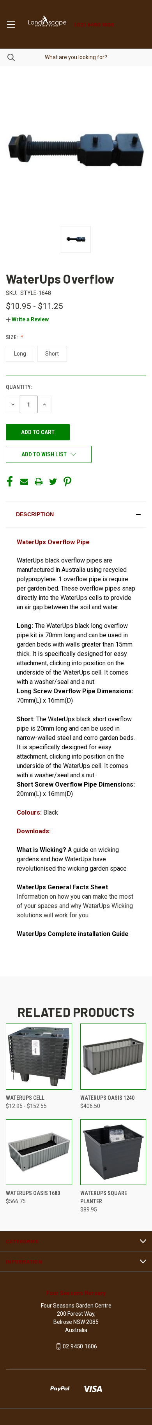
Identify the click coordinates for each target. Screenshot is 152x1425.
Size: (12, 337)
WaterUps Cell (25, 1098)
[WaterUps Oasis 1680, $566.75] (39, 1152)
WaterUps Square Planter (103, 1197)
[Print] (38, 481)
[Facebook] (10, 481)
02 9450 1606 (80, 1346)
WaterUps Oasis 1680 (33, 1193)
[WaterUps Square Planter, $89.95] (113, 1152)
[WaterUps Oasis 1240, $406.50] (113, 1056)
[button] (27, 319)
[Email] (24, 481)
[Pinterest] (67, 481)
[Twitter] (53, 481)
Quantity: (19, 387)
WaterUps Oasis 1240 (107, 1098)
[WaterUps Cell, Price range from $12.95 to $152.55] (39, 1056)
